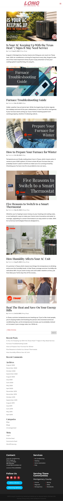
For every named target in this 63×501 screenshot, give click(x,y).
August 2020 (10, 377)
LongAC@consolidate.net (13, 465)
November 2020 (11, 368)
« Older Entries (11, 330)
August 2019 (10, 403)
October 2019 (10, 397)
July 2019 (9, 406)
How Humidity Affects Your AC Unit (28, 259)
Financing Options (14, 487)
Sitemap (50, 496)
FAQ (36, 465)
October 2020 (10, 371)
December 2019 (11, 391)
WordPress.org (11, 444)
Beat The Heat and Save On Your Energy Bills (31, 308)
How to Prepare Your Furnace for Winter (31, 152)
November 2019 (11, 394)
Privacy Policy (26, 498)
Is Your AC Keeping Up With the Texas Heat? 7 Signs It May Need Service (29, 46)
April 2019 (9, 414)
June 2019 (9, 409)
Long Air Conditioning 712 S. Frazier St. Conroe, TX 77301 (13, 460)
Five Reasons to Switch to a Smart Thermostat (27, 205)
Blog (21, 51)
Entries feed (10, 438)
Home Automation (40, 463)
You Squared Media (41, 496)
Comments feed (11, 441)
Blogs (25, 51)
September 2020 (12, 374)
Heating (37, 461)
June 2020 (9, 382)
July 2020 (9, 379)
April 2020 (9, 388)
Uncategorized (11, 428)
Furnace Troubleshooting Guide (26, 100)
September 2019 (11, 400)
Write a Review (14, 483)
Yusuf (9, 51)
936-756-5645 (10, 463)
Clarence (10, 103)
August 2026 (10, 365)
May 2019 (9, 411)
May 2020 (9, 385)
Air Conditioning (39, 458)
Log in (8, 435)
